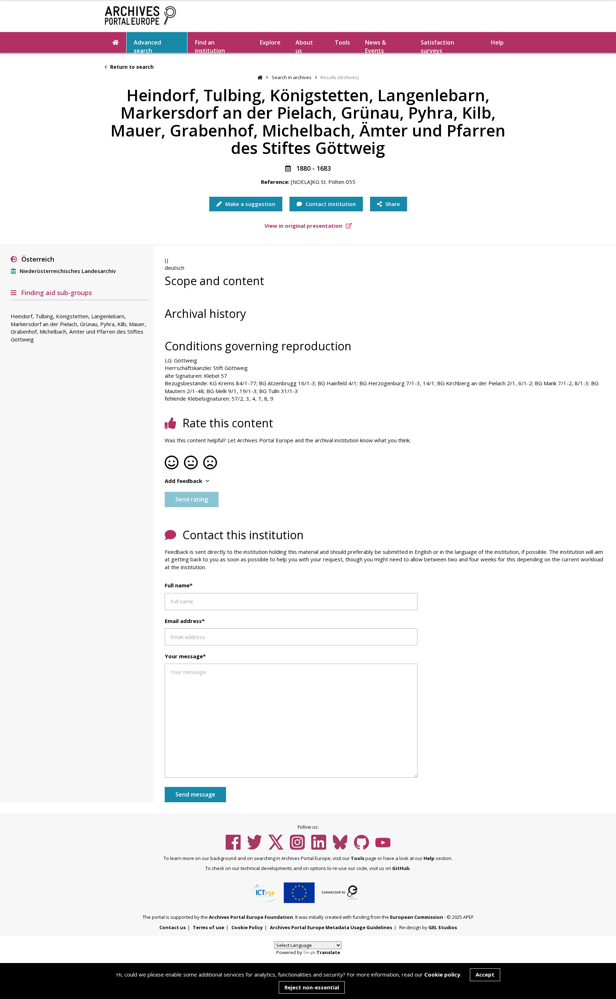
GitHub (401, 868)
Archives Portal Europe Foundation (251, 917)
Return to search (131, 66)
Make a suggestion (249, 203)
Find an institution (210, 45)
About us (304, 45)
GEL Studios (442, 927)
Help (429, 858)
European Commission (416, 917)
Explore (270, 42)
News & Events (375, 45)
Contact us (172, 927)
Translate (328, 952)
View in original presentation (304, 225)
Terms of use (208, 927)
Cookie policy (442, 974)
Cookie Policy (247, 927)
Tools (342, 42)
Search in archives (292, 77)
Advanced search (147, 45)
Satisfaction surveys (437, 45)
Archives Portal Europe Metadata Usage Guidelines (331, 927)
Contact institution (330, 203)
